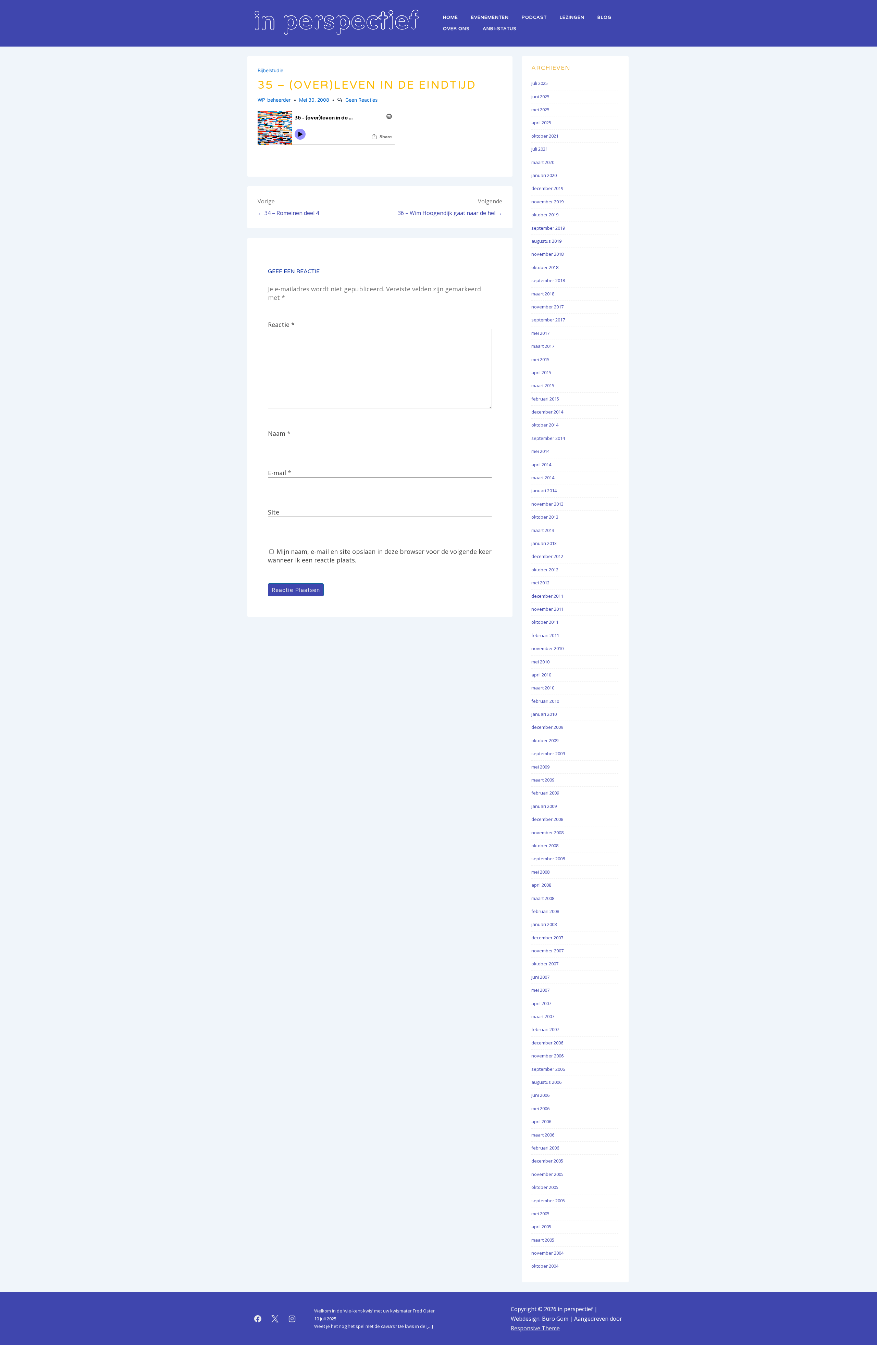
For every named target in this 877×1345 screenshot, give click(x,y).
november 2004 (547, 1253)
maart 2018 (542, 294)
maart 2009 (542, 780)
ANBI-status (500, 28)
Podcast (534, 17)
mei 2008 (540, 872)
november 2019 (547, 202)
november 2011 (547, 609)
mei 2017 (540, 333)
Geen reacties (361, 100)
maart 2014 (542, 477)
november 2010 (547, 648)
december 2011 (547, 596)
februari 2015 (545, 399)
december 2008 (547, 819)
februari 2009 (545, 793)
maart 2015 (542, 385)
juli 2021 (539, 149)
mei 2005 (540, 1213)
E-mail (277, 473)
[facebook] (257, 1318)
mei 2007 (540, 990)
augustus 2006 (546, 1082)
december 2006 (547, 1043)
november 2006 (547, 1056)
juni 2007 (540, 977)
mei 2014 (540, 451)
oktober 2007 (544, 964)
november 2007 (547, 951)
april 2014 (541, 464)
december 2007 (547, 938)
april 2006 (541, 1121)
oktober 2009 (544, 740)
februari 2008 (545, 911)
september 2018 (548, 280)
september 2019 (548, 228)
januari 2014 (544, 490)
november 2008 (547, 832)
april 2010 (541, 675)
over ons (456, 28)
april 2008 (541, 885)
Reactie (281, 324)
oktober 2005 (544, 1187)
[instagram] (292, 1318)
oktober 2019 (544, 215)
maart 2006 (542, 1135)
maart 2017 (542, 346)
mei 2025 (540, 109)
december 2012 (547, 556)
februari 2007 (545, 1029)
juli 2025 (539, 83)
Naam (276, 433)
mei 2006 (540, 1108)
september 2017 (548, 320)
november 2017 (547, 307)
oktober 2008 (544, 845)
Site (273, 512)
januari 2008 (544, 924)
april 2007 (541, 1003)
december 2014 (547, 412)
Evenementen (490, 17)
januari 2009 (544, 806)
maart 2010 (542, 688)
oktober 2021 (544, 136)
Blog (604, 17)
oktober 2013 (544, 517)
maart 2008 (542, 898)
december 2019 (547, 188)
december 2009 (547, 727)
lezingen (572, 17)
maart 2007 (542, 1016)
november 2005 (547, 1174)
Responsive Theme (535, 1328)
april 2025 (541, 122)
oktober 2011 (544, 622)
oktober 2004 (544, 1266)
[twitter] (275, 1318)
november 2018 (547, 254)
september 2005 (548, 1200)
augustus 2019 (546, 241)
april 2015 (541, 372)
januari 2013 (544, 543)
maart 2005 (542, 1240)
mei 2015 (540, 359)
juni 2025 (540, 96)
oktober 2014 (544, 425)
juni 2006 (540, 1095)
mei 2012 (540, 583)
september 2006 (548, 1069)
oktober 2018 (544, 267)
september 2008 (548, 858)
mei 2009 (540, 767)
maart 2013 (542, 530)
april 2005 (541, 1226)
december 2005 (547, 1161)
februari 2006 (545, 1148)
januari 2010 (544, 714)
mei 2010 (540, 662)
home (450, 17)
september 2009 (548, 753)
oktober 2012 (544, 570)
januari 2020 (544, 175)
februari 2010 (545, 701)
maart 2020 (542, 162)
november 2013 (547, 504)
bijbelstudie (270, 70)
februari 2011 (545, 635)
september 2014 (548, 438)
